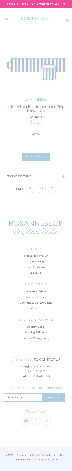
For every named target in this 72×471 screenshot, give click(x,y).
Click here (22, 359)
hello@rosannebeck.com (36, 366)
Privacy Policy (22, 459)
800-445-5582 (42, 376)
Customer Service (36, 320)
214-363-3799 (38, 371)
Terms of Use (57, 455)
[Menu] (7, 19)
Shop (36, 249)
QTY (36, 134)
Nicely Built (51, 459)
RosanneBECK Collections (32, 455)
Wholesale (36, 284)
